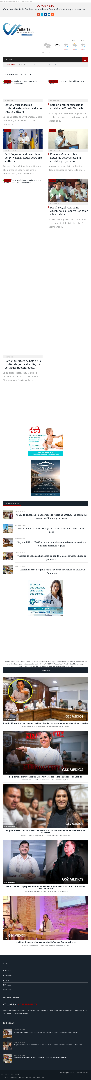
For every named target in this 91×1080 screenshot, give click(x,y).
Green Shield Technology (22, 1077)
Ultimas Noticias (12, 503)
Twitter (7, 980)
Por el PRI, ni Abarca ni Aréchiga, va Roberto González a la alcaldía (69, 211)
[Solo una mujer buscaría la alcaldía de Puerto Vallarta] (68, 90)
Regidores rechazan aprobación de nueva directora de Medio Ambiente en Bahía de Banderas (48, 1045)
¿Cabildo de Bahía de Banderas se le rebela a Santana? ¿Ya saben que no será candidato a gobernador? (46, 9)
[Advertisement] (45, 406)
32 (87, 1055)
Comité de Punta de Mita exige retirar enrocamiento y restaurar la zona (51, 530)
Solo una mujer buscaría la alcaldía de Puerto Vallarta (66, 106)
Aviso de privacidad (67, 1072)
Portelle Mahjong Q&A (25, 1)
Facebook (8, 975)
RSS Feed (7, 990)
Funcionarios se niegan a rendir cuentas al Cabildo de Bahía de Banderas (52, 571)
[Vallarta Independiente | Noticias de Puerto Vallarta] (19, 29)
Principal (7, 971)
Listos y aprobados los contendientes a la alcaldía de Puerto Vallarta (23, 108)
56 (87, 1042)
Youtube (8, 985)
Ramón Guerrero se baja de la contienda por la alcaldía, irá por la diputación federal (23, 364)
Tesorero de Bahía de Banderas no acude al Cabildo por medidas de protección (51, 557)
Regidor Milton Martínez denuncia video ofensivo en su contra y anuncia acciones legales (51, 544)
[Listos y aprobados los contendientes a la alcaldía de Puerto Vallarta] (23, 90)
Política (53, 81)
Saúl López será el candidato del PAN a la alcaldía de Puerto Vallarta (24, 157)
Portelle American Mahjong (8, 1)
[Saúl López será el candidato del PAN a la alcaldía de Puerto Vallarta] (23, 139)
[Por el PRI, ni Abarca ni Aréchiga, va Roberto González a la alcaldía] (68, 191)
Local (7, 81)
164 (87, 1030)
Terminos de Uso (82, 1072)
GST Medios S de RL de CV (10, 1075)
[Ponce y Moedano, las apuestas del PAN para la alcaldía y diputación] (68, 139)
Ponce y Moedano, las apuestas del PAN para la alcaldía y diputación (65, 157)
